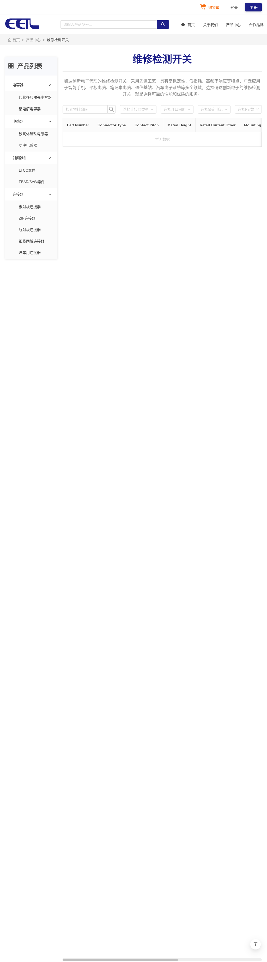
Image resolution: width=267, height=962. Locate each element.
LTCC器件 (27, 170)
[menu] (31, 169)
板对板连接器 (30, 207)
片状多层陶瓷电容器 (35, 97)
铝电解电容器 (30, 109)
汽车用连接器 (30, 253)
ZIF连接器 (27, 218)
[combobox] (136, 109)
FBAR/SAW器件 (32, 182)
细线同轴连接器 (31, 241)
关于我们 (210, 25)
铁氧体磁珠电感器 (33, 134)
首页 (191, 25)
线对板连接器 (30, 230)
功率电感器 (28, 145)
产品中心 (233, 25)
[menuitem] (188, 25)
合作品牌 (256, 25)
